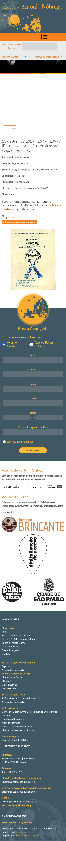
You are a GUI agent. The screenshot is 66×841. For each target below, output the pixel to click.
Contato (6, 653)
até (33, 417)
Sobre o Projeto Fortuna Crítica (18, 639)
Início (5, 631)
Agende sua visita (11, 722)
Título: (33, 383)
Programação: (20, 835)
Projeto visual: (19, 832)
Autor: (33, 354)
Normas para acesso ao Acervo (18, 730)
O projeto (7, 666)
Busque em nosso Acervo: (12, 46)
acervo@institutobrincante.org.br (19, 801)
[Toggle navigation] (45, 37)
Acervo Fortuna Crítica (47, 56)
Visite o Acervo (10, 646)
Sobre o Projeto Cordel (14, 642)
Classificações (9, 684)
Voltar (10, 128)
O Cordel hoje (9, 688)
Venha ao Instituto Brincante (17, 726)
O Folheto (7, 680)
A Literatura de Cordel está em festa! (21, 698)
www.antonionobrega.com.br (17, 822)
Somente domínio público (20, 441)
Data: (33, 412)
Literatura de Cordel (12, 677)
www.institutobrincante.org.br (18, 805)
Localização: (33, 398)
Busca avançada (10, 736)
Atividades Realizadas (13, 669)
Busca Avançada (10, 650)
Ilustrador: (33, 369)
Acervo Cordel (10, 56)
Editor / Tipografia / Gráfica (33, 427)
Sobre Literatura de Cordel (16, 635)
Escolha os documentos (14, 719)
